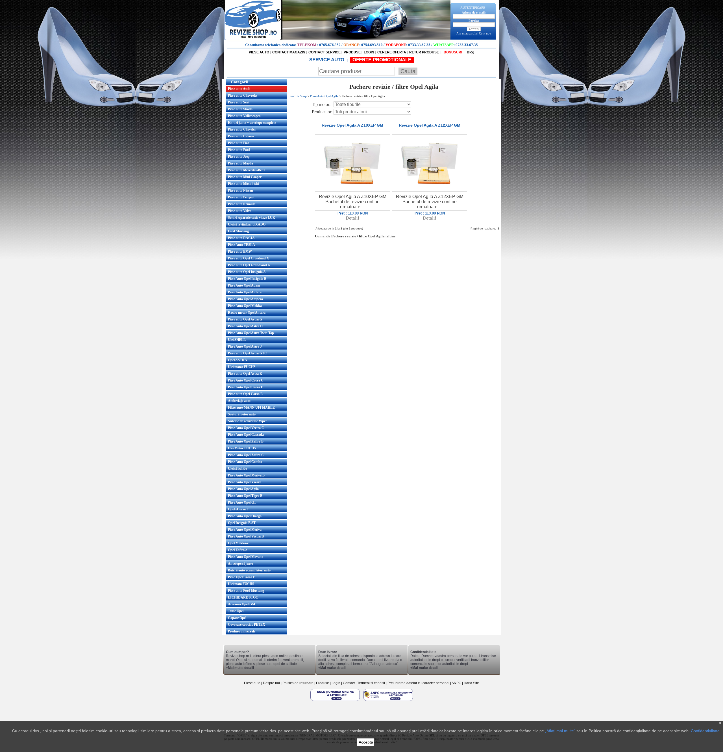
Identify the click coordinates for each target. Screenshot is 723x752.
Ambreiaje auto (239, 401)
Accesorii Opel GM (241, 604)
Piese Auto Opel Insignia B (247, 279)
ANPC (456, 683)
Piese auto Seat (238, 102)
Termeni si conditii (371, 683)
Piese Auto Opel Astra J (245, 346)
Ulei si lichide (237, 469)
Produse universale (241, 631)
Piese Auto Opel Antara (245, 292)
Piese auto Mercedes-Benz (246, 170)
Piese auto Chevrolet (242, 95)
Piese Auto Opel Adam (244, 285)
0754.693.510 (372, 45)
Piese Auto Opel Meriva (245, 530)
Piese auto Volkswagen (244, 116)
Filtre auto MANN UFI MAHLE (251, 407)
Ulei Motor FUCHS (242, 448)
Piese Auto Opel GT (242, 502)
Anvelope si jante (240, 563)
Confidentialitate (705, 731)
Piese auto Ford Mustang (246, 591)
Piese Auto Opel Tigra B (245, 496)
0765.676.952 (330, 45)
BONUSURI (452, 52)
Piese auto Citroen (241, 136)
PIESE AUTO (259, 52)
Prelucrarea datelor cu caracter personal (418, 683)
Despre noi (272, 683)
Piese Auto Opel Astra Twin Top (251, 333)
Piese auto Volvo (239, 211)
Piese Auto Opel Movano (245, 557)
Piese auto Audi (239, 89)
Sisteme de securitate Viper (247, 421)
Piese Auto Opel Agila (243, 489)
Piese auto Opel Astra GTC (247, 353)
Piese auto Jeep (239, 157)
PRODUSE (352, 52)
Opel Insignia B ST (242, 523)
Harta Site (471, 683)
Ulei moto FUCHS (241, 584)
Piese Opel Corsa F (241, 577)
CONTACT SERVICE (324, 52)
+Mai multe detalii (240, 668)
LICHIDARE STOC (243, 597)
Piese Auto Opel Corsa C (245, 380)
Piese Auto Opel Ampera (245, 299)
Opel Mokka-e (238, 543)
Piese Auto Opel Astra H (245, 326)
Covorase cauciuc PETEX (246, 625)
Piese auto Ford (239, 150)
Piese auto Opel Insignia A (247, 272)
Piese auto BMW (240, 251)
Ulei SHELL (237, 340)
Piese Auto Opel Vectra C (246, 428)
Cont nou (485, 33)
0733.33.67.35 (419, 45)
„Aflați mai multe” (560, 731)
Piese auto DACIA (241, 238)
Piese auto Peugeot (241, 197)
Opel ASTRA (237, 360)
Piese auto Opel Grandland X (249, 265)
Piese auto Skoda (240, 109)
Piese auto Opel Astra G (245, 319)
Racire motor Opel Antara (246, 313)
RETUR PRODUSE (424, 52)
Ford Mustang (238, 231)
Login (336, 683)
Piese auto (252, 683)
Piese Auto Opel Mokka (245, 306)
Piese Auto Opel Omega (245, 516)
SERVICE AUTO (327, 59)
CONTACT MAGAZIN (288, 52)
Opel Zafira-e (237, 550)
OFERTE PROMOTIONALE (381, 59)
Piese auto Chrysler (242, 129)
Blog (470, 52)
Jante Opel (235, 611)
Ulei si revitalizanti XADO (246, 224)
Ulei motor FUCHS (242, 367)
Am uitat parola (466, 33)
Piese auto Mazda (240, 163)
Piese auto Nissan (240, 190)
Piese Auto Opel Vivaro (244, 482)
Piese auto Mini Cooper (245, 177)
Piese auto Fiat (238, 143)
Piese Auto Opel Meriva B (246, 475)
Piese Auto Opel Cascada (246, 435)
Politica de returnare (298, 683)
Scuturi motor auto (242, 414)
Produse (322, 683)
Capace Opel (237, 618)
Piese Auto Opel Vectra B (246, 536)
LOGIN (369, 52)
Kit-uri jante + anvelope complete (252, 123)
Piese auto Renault (241, 204)
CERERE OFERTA (391, 52)
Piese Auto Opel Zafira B (245, 441)
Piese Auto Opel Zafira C (246, 455)
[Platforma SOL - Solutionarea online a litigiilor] (335, 701)
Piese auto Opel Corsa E (245, 394)
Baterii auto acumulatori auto (249, 570)
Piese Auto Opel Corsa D (245, 387)
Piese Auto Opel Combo (245, 462)
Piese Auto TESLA (241, 245)
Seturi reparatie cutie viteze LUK (251, 218)
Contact (349, 683)
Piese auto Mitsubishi (243, 184)
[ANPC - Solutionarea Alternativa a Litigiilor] (388, 701)
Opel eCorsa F (238, 509)
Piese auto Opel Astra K (245, 374)
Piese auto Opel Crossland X (248, 258)
